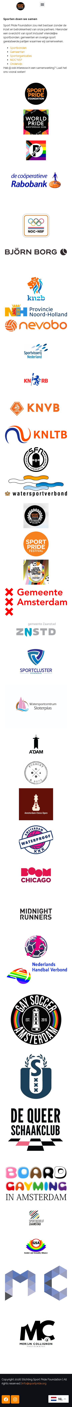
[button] (42, 4)
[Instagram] (15, 1399)
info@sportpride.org (34, 1383)
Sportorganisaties (21, 55)
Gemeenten (17, 51)
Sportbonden (18, 47)
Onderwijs (16, 63)
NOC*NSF (16, 59)
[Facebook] (6, 1399)
